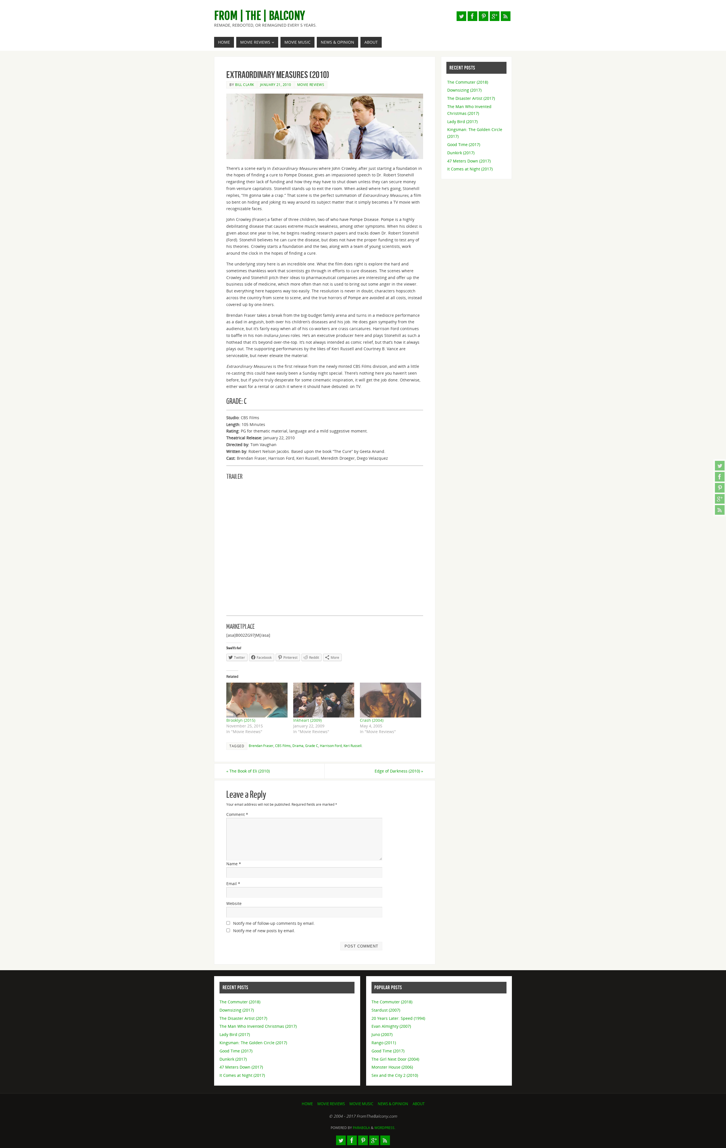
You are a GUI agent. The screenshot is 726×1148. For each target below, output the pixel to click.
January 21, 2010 (275, 84)
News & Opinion (393, 1103)
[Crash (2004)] (390, 700)
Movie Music (361, 1103)
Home (307, 1103)
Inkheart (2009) (307, 720)
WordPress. (384, 1127)
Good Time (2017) (463, 144)
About (419, 1103)
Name (233, 863)
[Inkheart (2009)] (323, 700)
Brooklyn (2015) (240, 720)
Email (233, 883)
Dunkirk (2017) (460, 152)
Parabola (361, 1127)
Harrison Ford (331, 745)
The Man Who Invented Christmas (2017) (258, 1026)
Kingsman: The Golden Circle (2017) (253, 1042)
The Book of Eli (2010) (248, 771)
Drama (297, 745)
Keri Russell (352, 745)
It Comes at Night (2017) (470, 169)
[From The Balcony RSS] (720, 510)
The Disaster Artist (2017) (471, 98)
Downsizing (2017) (464, 90)
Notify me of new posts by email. (264, 930)
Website (234, 903)
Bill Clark (244, 84)
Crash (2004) (371, 720)
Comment (237, 814)
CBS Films (283, 745)
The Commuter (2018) (467, 82)
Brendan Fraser (261, 745)
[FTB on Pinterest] (720, 488)
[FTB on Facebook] (720, 477)
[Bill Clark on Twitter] (720, 465)
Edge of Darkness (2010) (399, 771)
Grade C (311, 745)
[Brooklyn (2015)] (257, 700)
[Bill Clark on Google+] (720, 499)
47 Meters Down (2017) (469, 161)
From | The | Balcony (259, 15)
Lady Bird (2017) (462, 121)
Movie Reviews (310, 84)
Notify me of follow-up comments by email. (274, 923)
